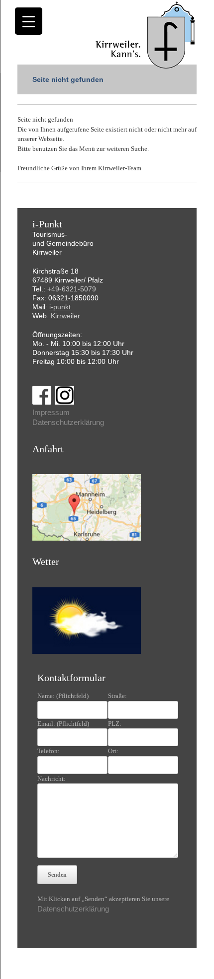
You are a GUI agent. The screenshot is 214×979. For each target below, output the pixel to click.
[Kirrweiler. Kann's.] (146, 34)
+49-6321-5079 (71, 289)
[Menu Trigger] (28, 21)
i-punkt (60, 307)
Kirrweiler (65, 316)
